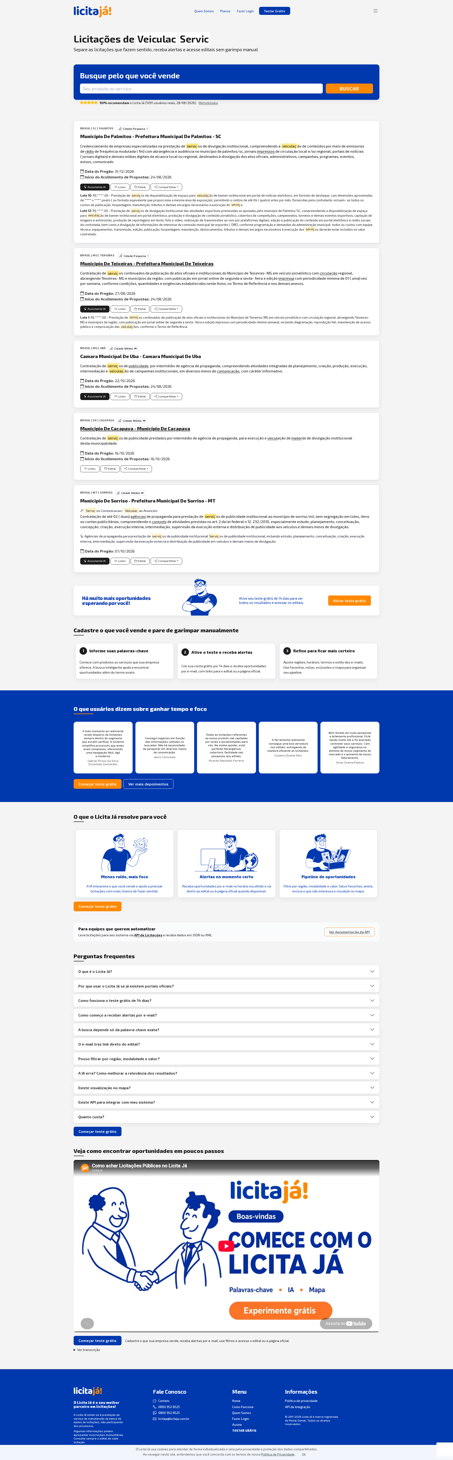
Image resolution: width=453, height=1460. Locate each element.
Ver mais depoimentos (148, 784)
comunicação (228, 371)
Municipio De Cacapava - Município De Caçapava (135, 428)
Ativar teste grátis (349, 600)
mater (296, 438)
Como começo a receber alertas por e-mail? (117, 1015)
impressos (266, 151)
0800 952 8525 (169, 1407)
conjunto (159, 521)
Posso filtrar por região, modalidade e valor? (119, 1058)
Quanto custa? (91, 1116)
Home (236, 1401)
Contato (163, 1401)
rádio (89, 151)
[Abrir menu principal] (375, 11)
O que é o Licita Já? (95, 971)
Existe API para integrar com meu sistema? (116, 1102)
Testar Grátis (274, 11)
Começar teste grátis (98, 784)
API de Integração (297, 1407)
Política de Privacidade (277, 1454)
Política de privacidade (301, 1401)
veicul (272, 438)
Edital (142, 187)
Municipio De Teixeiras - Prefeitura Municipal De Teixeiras (147, 263)
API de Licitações (148, 935)
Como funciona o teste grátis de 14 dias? (114, 1000)
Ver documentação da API (349, 932)
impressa (286, 278)
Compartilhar (167, 187)
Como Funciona (242, 1407)
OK (304, 1454)
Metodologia (208, 103)
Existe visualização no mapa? (104, 1087)
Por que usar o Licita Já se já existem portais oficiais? (126, 986)
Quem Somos (241, 1413)
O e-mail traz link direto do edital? (109, 1044)
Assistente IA (97, 187)
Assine (237, 1424)
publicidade (138, 365)
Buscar (349, 88)
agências (138, 516)
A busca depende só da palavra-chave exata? (118, 1029)
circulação (328, 273)
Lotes (122, 187)
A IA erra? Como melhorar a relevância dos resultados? (127, 1073)
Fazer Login (240, 1419)
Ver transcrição (88, 1350)
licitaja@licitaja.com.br (173, 1419)
